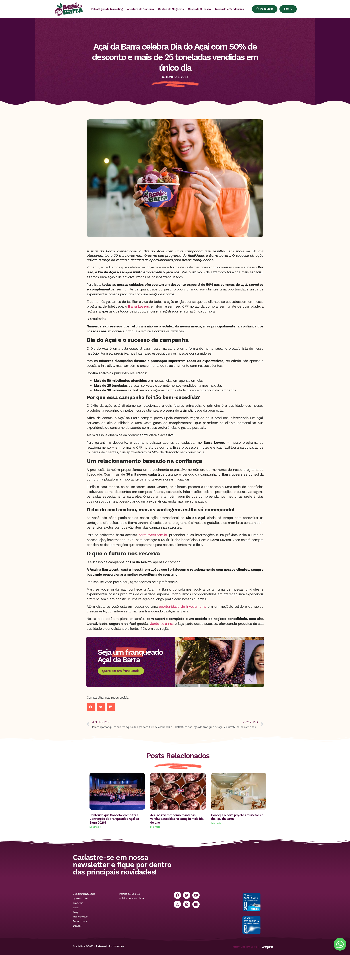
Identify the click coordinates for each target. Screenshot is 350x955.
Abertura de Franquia (140, 9)
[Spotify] (186, 904)
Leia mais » (95, 827)
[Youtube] (196, 895)
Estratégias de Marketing (107, 9)
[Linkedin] (196, 904)
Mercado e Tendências (229, 9)
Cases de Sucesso (199, 9)
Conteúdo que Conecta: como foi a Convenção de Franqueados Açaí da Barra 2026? (114, 818)
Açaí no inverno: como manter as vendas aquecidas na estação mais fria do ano (176, 818)
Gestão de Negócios (171, 9)
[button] (91, 707)
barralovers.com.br (153, 535)
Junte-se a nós (162, 624)
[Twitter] (186, 895)
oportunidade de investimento (182, 606)
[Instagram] (177, 904)
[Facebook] (177, 895)
